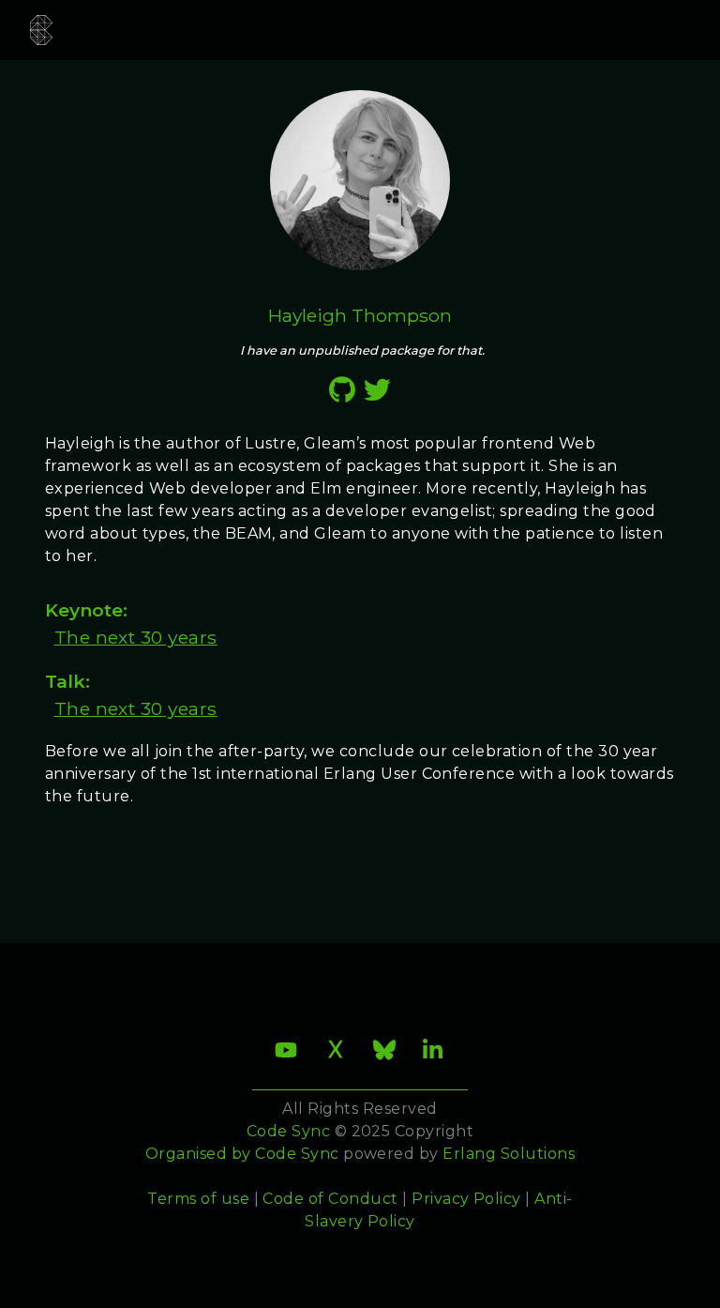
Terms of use (198, 1199)
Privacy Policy (466, 1199)
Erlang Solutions (508, 1154)
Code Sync (296, 1154)
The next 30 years (136, 637)
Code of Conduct (330, 1199)
